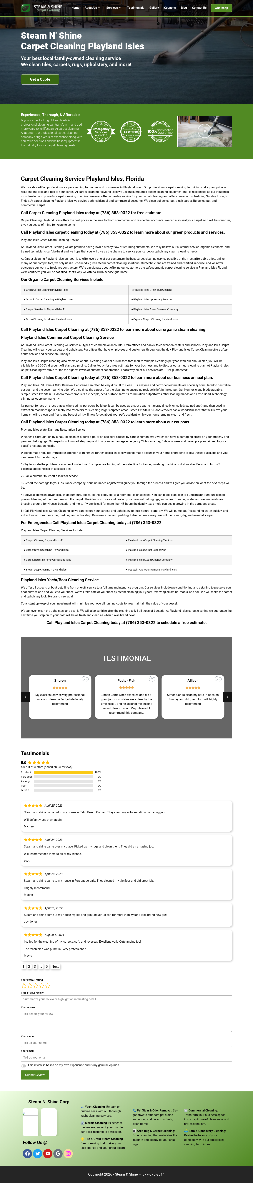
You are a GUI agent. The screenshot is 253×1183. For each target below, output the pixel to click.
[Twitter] (37, 1153)
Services (112, 7)
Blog (184, 7)
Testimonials (135, 7)
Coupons (170, 7)
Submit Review (35, 1075)
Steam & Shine (126, 1174)
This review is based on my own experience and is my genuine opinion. (74, 1065)
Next (55, 966)
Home (75, 7)
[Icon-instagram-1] (68, 1153)
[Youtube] (47, 1153)
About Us (91, 7)
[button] (204, 132)
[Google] (58, 1153)
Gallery (154, 7)
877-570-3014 (153, 1174)
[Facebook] (27, 1153)
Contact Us (199, 7)
